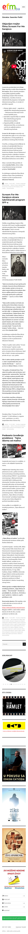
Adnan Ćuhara (14, 185)
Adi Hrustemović (15, 619)
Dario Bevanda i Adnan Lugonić (10, 624)
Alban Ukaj (22, 619)
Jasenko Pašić (21, 185)
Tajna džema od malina (11, 633)
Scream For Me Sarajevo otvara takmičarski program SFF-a (13, 198)
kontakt (24, 927)
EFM (3, 927)
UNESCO (19, 633)
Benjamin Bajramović (15, 621)
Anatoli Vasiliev (6, 621)
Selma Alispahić (6, 632)
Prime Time (5, 186)
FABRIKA (16, 627)
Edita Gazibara (5, 625)
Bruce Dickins (21, 426)
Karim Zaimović (9, 628)
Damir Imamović (21, 622)
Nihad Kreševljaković (9, 630)
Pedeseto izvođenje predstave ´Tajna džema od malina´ (13, 438)
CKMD (9, 927)
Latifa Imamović (17, 628)
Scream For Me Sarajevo (14, 186)
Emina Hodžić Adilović (15, 625)
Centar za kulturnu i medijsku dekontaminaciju (13, 731)
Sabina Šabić (18, 630)
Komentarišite (10, 188)
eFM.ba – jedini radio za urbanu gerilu (11, 931)
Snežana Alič (13, 632)
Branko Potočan (13, 622)
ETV (6, 927)
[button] (3, 705)
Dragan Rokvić (21, 624)
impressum (18, 927)
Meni (23, 6)
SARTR (23, 630)
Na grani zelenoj (14, 670)
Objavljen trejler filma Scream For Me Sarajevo (13, 26)
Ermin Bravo (11, 627)
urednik (6, 183)
